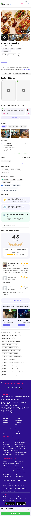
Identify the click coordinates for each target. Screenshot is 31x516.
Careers (10, 491)
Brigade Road (18, 440)
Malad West (6, 452)
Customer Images (13, 126)
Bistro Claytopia (19, 461)
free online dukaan (19, 383)
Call (28, 509)
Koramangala (6, 440)
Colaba (17, 450)
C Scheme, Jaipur (20, 448)
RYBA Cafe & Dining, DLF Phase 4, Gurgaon (12, 362)
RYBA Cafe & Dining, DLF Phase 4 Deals (11, 356)
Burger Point (18, 463)
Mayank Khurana (13, 263)
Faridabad (18, 422)
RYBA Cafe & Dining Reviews (9, 365)
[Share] (18, 55)
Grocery (22, 397)
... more (26, 272)
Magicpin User (12, 277)
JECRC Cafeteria (19, 470)
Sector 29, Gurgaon (20, 442)
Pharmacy (15, 399)
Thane (17, 429)
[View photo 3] (18, 37)
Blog (25, 480)
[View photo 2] (11, 37)
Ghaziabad (6, 422)
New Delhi (5, 418)
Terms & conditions (9, 226)
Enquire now (16, 513)
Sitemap (17, 485)
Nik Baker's (5, 466)
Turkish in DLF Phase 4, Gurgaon (9, 347)
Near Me (5, 483)
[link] (13, 111)
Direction (27, 143)
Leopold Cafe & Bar (20, 472)
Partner (5, 488)
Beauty (11, 397)
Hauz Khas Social (19, 476)
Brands (10, 488)
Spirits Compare (13, 483)
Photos (4, 126)
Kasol (4, 433)
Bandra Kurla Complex (9, 450)
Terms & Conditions (8, 485)
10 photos (25, 31)
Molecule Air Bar (7, 468)
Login (21, 3)
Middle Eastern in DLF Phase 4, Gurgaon (11, 350)
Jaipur (4, 425)
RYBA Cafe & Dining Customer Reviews (11, 368)
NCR (16, 425)
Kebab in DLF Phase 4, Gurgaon (9, 344)
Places (22, 485)
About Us (13, 480)
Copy (20, 143)
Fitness (27, 397)
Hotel (10, 399)
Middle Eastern (5, 172)
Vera (4, 491)
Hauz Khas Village (7, 455)
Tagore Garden (19, 455)
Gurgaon (17, 418)
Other (21, 399)
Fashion (16, 397)
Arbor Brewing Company (9, 463)
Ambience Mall (19, 444)
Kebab (12, 169)
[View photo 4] (25, 37)
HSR (4, 442)
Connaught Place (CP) (21, 452)
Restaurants (4, 397)
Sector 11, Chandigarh (8, 448)
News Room (6, 480)
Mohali (4, 427)
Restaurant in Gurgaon (8, 338)
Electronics (4, 399)
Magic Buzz (23, 126)
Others (11, 500)
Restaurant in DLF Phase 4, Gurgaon (10, 335)
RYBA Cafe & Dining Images (9, 374)
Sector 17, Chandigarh (21, 446)
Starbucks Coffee (7, 472)
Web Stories (17, 491)
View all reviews (14, 300)
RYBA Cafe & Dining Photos (8, 359)
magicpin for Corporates (19, 488)
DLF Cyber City (7, 444)
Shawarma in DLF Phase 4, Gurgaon (11, 341)
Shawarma (5, 169)
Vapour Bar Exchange (8, 470)
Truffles (5, 461)
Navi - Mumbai (7, 429)
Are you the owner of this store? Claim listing (12, 163)
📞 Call (4, 55)
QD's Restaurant (7, 476)
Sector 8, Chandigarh (8, 446)
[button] (4, 37)
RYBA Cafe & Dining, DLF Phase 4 (10, 353)
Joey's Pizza (6, 474)
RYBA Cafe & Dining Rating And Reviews (12, 371)
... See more (26, 69)
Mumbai (17, 427)
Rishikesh (5, 431)
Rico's (16, 474)
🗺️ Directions (12, 55)
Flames (17, 466)
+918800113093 (25, 157)
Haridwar (17, 433)
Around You (19, 480)
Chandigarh (18, 420)
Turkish (18, 169)
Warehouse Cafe (20, 468)
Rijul (9, 287)
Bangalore (5, 420)
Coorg (17, 431)
